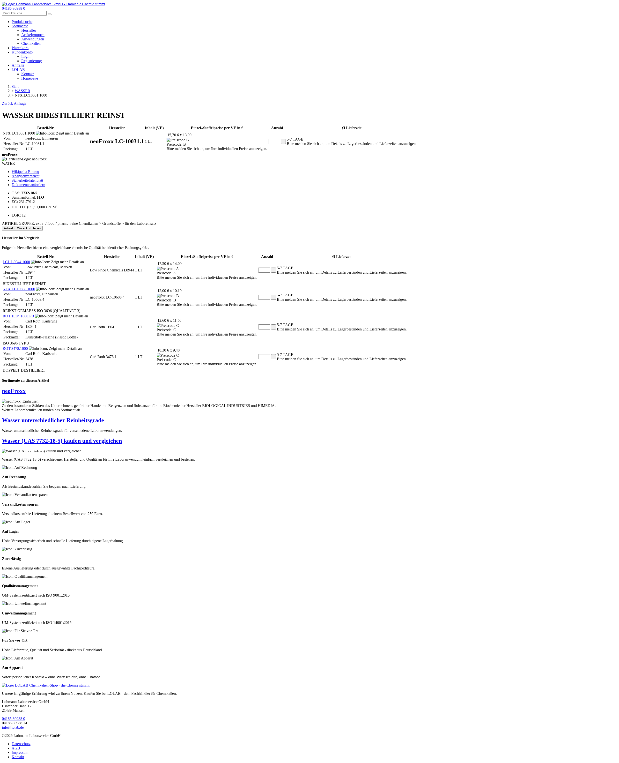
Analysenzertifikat (25, 176)
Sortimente (20, 26)
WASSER (22, 91)
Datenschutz (21, 744)
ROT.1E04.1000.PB (18, 316)
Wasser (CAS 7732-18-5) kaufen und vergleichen (62, 441)
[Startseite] (45, 685)
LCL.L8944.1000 (16, 262)
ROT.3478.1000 (15, 348)
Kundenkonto (22, 52)
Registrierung (31, 61)
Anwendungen (32, 39)
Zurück (7, 103)
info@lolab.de (13, 727)
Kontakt (27, 74)
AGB (16, 748)
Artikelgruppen (32, 35)
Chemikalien (31, 43)
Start (15, 86)
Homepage (29, 78)
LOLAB (18, 69)
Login (25, 56)
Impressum (20, 752)
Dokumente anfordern (28, 185)
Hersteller (28, 30)
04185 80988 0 (13, 8)
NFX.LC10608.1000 (19, 289)
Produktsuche (22, 22)
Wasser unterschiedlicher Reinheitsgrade (53, 420)
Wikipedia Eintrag (25, 172)
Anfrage (18, 65)
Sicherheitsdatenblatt (27, 180)
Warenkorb (20, 48)
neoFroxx (14, 391)
